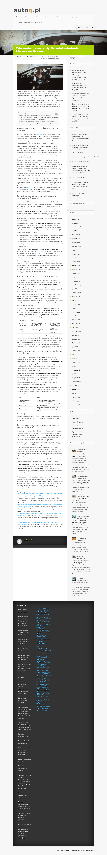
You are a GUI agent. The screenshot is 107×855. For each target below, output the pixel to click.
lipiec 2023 (75, 289)
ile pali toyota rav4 (44, 633)
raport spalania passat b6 (43, 666)
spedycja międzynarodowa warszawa (42, 687)
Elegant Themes (71, 850)
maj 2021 (74, 308)
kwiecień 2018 (76, 358)
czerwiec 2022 (76, 304)
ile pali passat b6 (41, 628)
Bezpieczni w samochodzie (80, 161)
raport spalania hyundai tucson (43, 662)
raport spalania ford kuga (42, 660)
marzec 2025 (76, 254)
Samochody (38, 253)
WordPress (90, 850)
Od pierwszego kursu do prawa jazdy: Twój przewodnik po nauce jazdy (23, 833)
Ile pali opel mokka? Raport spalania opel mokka (24, 657)
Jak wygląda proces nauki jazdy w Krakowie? (32, 119)
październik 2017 (77, 381)
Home (18, 17)
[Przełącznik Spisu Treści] (56, 113)
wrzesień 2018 (76, 339)
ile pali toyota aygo (43, 633)
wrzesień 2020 (76, 316)
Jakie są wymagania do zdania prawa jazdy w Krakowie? (35, 115)
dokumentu (29, 187)
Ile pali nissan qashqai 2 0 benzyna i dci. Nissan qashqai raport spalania (23, 689)
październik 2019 (77, 331)
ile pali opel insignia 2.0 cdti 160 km (43, 624)
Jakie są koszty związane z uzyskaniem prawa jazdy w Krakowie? (37, 124)
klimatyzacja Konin (41, 636)
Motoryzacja (39, 17)
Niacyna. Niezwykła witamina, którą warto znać (80, 498)
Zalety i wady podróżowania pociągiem (22, 700)
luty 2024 (75, 277)
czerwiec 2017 (76, 397)
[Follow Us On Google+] (91, 27)
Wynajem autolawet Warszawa (43, 694)
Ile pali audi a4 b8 (43, 618)
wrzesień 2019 (76, 335)
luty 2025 (74, 258)
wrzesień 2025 (76, 246)
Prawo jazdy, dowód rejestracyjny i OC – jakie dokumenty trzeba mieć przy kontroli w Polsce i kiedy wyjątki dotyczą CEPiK (81, 75)
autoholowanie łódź (43, 608)
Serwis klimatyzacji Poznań (42, 680)
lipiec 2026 (75, 223)
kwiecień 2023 (76, 296)
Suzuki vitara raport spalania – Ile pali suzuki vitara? (24, 632)
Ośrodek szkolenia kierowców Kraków (41, 655)
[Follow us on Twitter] (79, 27)
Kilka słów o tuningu (24, 824)
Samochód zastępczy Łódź (41, 677)
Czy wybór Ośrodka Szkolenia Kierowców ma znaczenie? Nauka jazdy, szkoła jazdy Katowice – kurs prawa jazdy (24, 781)
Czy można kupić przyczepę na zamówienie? (23, 641)
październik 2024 (77, 262)
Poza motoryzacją (50, 17)
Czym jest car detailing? (79, 177)
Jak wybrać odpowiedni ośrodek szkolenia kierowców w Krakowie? (38, 117)
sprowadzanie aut (41, 690)
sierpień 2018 (76, 343)
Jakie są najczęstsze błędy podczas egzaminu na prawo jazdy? (37, 121)
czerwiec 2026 (76, 227)
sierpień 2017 (76, 389)
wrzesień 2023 (76, 285)
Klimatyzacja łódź (43, 640)
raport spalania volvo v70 (43, 674)
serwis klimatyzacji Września (42, 684)
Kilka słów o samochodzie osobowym (22, 768)
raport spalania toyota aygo (43, 670)
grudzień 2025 (76, 238)
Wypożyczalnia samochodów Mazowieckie (43, 708)
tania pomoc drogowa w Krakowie (42, 691)
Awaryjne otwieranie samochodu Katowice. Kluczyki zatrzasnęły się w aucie (24, 668)
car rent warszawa (41, 616)
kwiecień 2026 (76, 235)
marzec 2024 (76, 273)
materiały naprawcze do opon (41, 643)
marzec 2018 (76, 362)
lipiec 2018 (75, 347)
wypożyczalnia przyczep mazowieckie (41, 703)
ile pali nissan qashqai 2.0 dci (42, 622)
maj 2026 (74, 231)
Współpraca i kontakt (28, 17)
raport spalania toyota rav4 (43, 673)
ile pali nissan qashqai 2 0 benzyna (43, 620)
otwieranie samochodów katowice (43, 650)
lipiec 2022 (75, 300)
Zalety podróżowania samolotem (22, 795)
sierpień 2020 (76, 320)
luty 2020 (75, 327)
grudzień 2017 (76, 374)
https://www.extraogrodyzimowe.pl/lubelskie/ (86, 157)
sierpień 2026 (76, 219)
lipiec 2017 (75, 393)
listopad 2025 (76, 242)
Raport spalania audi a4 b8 (42, 658)
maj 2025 (74, 250)
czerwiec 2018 (76, 351)
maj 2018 (74, 354)
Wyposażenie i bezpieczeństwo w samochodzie (29, 22)
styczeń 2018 (76, 370)
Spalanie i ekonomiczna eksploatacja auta (68, 17)
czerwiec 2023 (76, 293)
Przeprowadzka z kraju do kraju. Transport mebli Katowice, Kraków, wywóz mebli (24, 621)
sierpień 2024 (76, 265)
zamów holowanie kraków (43, 712)
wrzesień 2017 (76, 385)
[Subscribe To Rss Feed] (87, 27)
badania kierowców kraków (42, 613)
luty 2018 (74, 366)
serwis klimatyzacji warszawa (42, 682)
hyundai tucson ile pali (42, 617)
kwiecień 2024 (76, 269)
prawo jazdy (40, 134)
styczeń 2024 (76, 281)
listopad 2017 (76, 378)
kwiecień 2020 (76, 323)
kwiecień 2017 (76, 401)
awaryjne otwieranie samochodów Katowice (43, 611)
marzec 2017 (76, 405)
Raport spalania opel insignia (42, 665)
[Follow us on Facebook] (83, 27)
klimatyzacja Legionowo (41, 638)
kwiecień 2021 (76, 312)
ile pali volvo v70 (42, 635)
